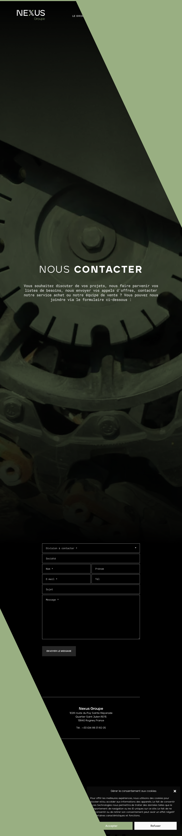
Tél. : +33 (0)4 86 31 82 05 (91, 728)
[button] (175, 791)
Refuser (156, 825)
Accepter (111, 825)
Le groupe (79, 16)
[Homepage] (31, 19)
